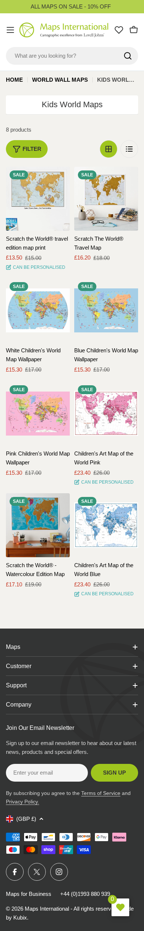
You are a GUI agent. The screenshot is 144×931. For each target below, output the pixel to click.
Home (14, 80)
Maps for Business (28, 894)
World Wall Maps (60, 80)
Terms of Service (100, 793)
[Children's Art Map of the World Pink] (106, 414)
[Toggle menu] (10, 30)
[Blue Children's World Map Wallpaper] (106, 310)
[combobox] (72, 56)
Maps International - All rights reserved (71, 908)
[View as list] (129, 149)
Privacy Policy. (22, 802)
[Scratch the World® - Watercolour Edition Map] (38, 525)
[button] (57, 179)
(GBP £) (26, 819)
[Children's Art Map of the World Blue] (106, 525)
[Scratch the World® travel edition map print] (38, 199)
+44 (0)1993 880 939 (85, 894)
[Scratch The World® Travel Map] (106, 199)
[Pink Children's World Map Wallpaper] (38, 414)
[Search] (127, 55)
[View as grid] (108, 149)
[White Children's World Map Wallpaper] (38, 310)
